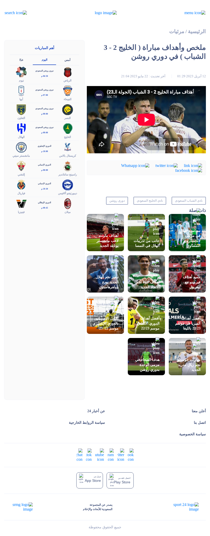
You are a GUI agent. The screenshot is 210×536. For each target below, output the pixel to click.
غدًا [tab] (21, 59)
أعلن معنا (199, 411)
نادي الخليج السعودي (150, 200)
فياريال (21, 193)
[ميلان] (67, 203)
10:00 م (44, 151)
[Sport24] (180, 507)
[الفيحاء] (67, 90)
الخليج (67, 136)
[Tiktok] (89, 455)
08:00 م (44, 170)
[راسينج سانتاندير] (67, 165)
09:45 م (44, 208)
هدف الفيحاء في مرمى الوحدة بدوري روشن (147, 364)
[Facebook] (188, 170)
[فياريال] (21, 184)
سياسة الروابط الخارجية (87, 423)
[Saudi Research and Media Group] (22, 507)
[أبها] (21, 90)
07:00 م (44, 95)
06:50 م (44, 76)
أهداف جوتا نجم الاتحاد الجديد (148, 284)
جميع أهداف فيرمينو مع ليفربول (192, 282)
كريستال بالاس (67, 155)
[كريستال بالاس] (67, 147)
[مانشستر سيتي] (21, 147)
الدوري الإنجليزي (44, 146)
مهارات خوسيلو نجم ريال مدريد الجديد (189, 364)
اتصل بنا (200, 423)
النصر (67, 117)
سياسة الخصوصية (192, 434)
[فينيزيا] (21, 203)
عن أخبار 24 (96, 411)
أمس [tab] (67, 59)
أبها (21, 99)
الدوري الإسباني (44, 165)
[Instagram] (111, 455)
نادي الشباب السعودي (189, 200)
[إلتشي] (21, 165)
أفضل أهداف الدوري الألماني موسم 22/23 (148, 323)
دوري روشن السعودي (44, 71)
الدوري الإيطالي (44, 202)
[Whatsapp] (135, 165)
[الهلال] (21, 128)
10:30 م (44, 189)
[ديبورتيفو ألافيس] (67, 184)
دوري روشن (117, 200)
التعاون (21, 117)
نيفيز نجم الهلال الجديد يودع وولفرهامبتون (107, 282)
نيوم (21, 80)
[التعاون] (21, 109)
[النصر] (67, 109)
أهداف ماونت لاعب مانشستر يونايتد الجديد (108, 240)
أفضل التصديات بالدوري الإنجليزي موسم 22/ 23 (106, 323)
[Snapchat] (79, 455)
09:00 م (44, 114)
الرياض (67, 80)
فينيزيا (21, 211)
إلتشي (21, 174)
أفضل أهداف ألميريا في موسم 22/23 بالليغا (188, 323)
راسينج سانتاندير (67, 174)
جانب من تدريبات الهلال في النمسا (147, 243)
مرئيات (176, 31)
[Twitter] (166, 165)
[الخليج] (67, 128)
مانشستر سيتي (21, 155)
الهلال (21, 136)
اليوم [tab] (44, 59)
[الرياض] (67, 71)
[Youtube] (99, 455)
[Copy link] (193, 165)
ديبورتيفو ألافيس (67, 193)
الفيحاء (67, 99)
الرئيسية (197, 31)
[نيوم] (21, 71)
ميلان (68, 211)
